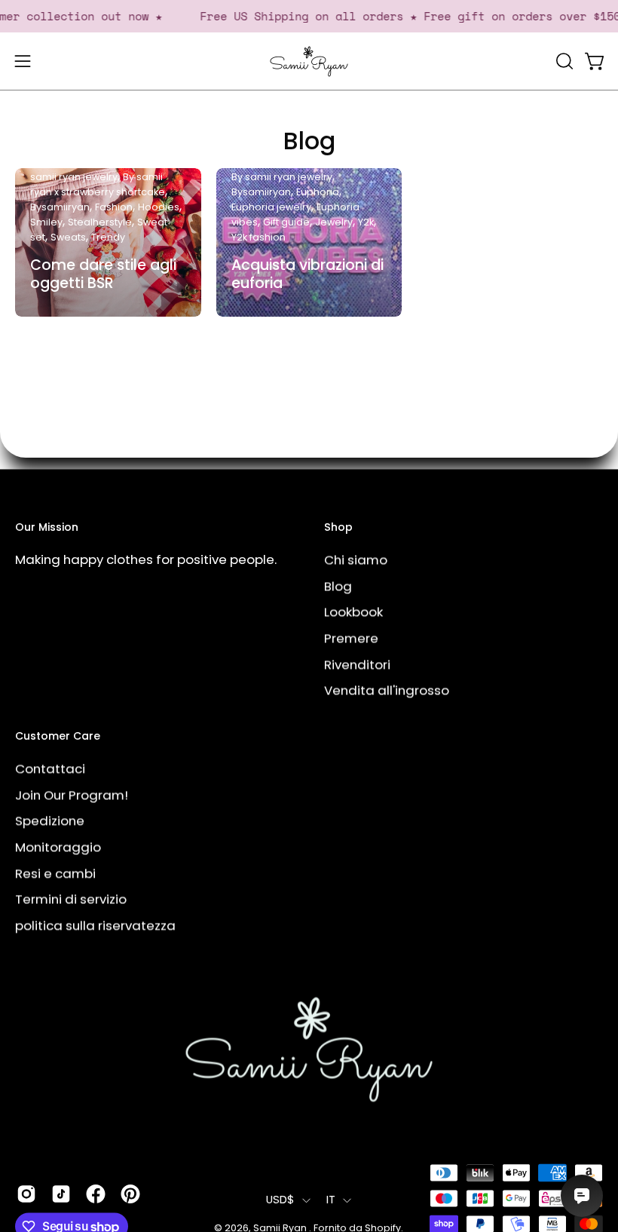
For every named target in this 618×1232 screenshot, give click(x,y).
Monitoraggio (58, 847)
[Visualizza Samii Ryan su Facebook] (95, 1193)
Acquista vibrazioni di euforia (307, 274)
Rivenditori (357, 664)
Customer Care (57, 736)
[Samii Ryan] (309, 61)
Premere (351, 638)
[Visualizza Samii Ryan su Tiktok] (61, 1193)
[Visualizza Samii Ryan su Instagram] (26, 1193)
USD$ (280, 1199)
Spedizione (49, 820)
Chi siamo (355, 559)
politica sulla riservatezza (95, 925)
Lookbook (353, 611)
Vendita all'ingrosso (386, 690)
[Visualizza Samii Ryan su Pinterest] (130, 1193)
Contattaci (50, 768)
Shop (338, 528)
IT (331, 1199)
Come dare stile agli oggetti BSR (103, 274)
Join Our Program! (71, 795)
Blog (309, 141)
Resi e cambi (55, 872)
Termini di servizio (71, 899)
